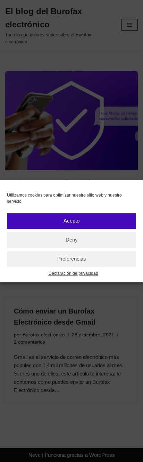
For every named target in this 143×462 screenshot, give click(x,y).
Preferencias (71, 259)
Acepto (71, 221)
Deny (72, 240)
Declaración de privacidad (73, 273)
